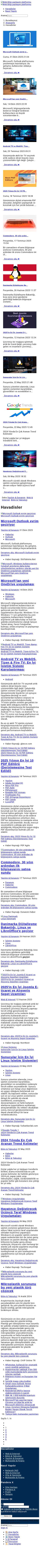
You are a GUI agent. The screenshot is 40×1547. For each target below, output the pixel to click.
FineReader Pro (12, 795)
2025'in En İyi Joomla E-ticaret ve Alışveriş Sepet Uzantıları (19, 990)
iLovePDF (9, 802)
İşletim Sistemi (12, 941)
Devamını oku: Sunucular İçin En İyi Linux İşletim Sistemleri (18, 1120)
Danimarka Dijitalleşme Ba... (15, 285)
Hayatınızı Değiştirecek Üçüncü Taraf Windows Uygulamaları (19, 1212)
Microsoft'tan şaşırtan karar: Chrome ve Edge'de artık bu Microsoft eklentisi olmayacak (20, 1402)
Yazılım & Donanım (16, 497)
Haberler (9, 534)
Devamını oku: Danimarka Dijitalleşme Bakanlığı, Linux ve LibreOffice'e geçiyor (19, 963)
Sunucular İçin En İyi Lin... (15, 377)
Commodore (11, 887)
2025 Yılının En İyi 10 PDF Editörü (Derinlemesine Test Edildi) (17, 766)
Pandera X (10, 1489)
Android (9, 679)
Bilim (7, 1156)
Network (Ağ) (11, 1470)
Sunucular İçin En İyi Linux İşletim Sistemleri (19, 1058)
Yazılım (8, 781)
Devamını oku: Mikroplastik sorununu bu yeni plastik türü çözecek (19, 1355)
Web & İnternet (8, 999)
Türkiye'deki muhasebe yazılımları (22, 1414)
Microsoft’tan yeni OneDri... (15, 99)
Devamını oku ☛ (12, 72)
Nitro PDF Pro (11, 785)
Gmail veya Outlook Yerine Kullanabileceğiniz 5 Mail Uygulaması (18, 1385)
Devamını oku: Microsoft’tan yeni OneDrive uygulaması (17, 634)
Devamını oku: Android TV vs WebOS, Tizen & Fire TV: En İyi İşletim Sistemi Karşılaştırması (19, 737)
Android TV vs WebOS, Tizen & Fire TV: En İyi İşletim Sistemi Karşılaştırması (18, 664)
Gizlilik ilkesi (31, 1509)
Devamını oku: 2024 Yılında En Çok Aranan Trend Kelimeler (17, 1189)
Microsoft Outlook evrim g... (15, 52)
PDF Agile (10, 788)
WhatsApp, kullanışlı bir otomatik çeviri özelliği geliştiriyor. (21, 1366)
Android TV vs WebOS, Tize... (16, 146)
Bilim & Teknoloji (19, 500)
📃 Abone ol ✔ (6, 1516)
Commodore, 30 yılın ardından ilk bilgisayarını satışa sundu (17, 867)
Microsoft (10, 539)
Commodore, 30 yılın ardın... (15, 236)
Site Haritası (11, 1487)
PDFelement (11, 790)
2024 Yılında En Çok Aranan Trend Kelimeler (19, 1142)
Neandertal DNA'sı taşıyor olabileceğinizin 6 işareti (17, 1391)
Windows (9, 594)
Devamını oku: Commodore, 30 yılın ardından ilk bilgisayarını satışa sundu (19, 906)
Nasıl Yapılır (11, 11)
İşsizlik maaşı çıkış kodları (18, 1381)
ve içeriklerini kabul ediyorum (19, 1510)
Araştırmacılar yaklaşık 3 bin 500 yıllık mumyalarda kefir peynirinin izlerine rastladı (21, 1371)
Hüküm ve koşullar (13, 1509)
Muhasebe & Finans (14, 1461)
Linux (8, 943)
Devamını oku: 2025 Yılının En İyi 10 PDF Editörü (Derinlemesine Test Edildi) (18, 838)
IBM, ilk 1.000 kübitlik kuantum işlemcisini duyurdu (20, 1396)
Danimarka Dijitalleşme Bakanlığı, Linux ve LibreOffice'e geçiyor (19, 927)
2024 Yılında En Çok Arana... (15, 422)
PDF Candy (10, 799)
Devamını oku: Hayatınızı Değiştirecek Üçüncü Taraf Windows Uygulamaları (19, 1261)
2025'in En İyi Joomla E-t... (15, 333)
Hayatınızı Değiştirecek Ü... (15, 471)
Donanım (9, 882)
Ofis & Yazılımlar (13, 1475)
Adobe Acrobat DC (14, 783)
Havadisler (10, 9)
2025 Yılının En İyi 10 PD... (15, 191)
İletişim (9, 1494)
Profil (8, 1492)
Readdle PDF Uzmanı (15, 792)
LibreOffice (10, 945)
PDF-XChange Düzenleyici (18, 797)
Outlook (9, 537)
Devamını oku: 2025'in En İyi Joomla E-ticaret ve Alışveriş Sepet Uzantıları (20, 1037)
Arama (4, 15)
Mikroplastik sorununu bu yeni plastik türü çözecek (18, 1287)
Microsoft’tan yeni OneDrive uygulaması (17, 582)
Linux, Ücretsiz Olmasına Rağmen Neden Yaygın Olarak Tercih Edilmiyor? (21, 1409)
